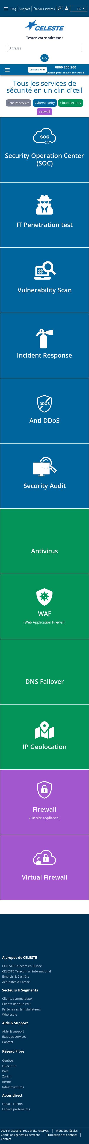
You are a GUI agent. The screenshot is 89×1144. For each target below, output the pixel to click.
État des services (44, 9)
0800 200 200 (65, 67)
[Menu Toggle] (7, 69)
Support (24, 9)
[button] (5, 8)
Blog (13, 9)
